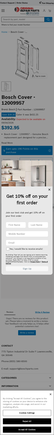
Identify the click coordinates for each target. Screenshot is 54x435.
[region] (27, 412)
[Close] (50, 394)
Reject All (27, 421)
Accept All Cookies (26, 429)
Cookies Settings (27, 413)
